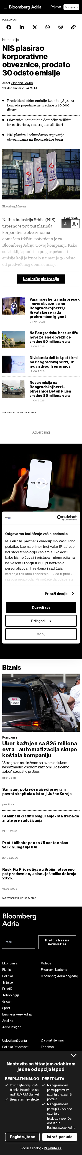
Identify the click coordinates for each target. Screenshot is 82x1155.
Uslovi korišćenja (14, 1040)
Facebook (48, 1047)
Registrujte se (22, 1137)
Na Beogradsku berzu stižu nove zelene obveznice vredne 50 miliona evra (54, 337)
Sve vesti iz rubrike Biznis (19, 412)
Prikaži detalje (56, 594)
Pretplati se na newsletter (57, 942)
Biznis (11, 667)
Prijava (56, 7)
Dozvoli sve (41, 607)
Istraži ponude (59, 1137)
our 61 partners (25, 541)
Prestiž (7, 989)
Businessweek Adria (17, 1014)
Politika (7, 976)
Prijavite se (53, 1148)
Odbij (41, 634)
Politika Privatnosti (15, 1047)
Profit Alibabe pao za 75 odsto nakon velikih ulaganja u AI (35, 845)
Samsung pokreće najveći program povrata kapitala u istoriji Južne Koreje (37, 791)
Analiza (7, 1021)
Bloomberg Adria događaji (59, 976)
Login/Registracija (41, 279)
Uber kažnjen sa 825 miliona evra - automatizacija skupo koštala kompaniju (39, 749)
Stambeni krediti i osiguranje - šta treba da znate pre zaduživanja (40, 818)
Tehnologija (11, 995)
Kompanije (10, 737)
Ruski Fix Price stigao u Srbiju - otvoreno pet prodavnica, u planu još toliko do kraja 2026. (39, 873)
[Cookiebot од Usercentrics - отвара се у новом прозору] (58, 518)
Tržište (7, 982)
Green (7, 1001)
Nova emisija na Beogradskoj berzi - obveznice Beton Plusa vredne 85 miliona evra (50, 389)
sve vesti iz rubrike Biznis (19, 898)
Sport (6, 1008)
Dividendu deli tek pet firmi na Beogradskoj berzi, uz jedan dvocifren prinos (54, 362)
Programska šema (54, 970)
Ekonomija (10, 963)
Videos (46, 963)
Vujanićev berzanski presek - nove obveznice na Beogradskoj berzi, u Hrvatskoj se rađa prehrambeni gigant (54, 308)
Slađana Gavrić (22, 83)
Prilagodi (38, 621)
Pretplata (71, 7)
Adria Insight (11, 1027)
